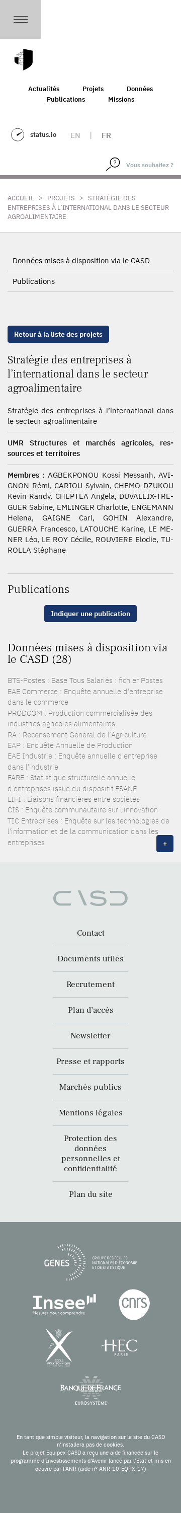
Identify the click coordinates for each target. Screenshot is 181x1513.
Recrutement (90, 984)
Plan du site (91, 1194)
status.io (43, 134)
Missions (121, 99)
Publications (66, 99)
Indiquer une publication (90, 613)
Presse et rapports (90, 1061)
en (75, 135)
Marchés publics (90, 1087)
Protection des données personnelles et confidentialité (90, 1153)
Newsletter (90, 1035)
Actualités (43, 89)
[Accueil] (24, 59)
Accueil (21, 198)
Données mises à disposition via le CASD (81, 260)
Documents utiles (90, 958)
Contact (91, 933)
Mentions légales (91, 1112)
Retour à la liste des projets (58, 334)
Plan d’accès (91, 1010)
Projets (93, 89)
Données (140, 89)
